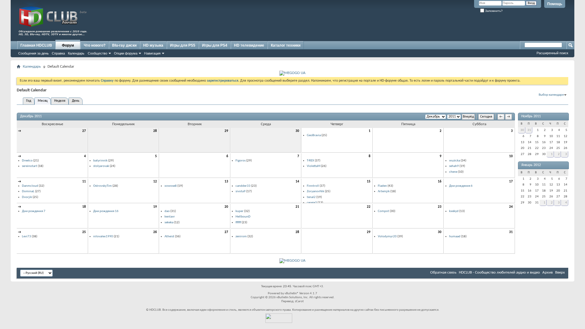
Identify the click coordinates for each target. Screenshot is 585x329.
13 (226, 181)
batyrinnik (100, 160)
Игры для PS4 (214, 45)
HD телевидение (249, 45)
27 (84, 131)
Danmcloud (30, 186)
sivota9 (241, 191)
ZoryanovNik (315, 191)
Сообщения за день (33, 53)
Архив (547, 272)
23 (439, 207)
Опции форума (125, 53)
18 (84, 207)
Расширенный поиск (552, 53)
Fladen (382, 186)
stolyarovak (101, 166)
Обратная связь (443, 272)
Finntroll (313, 186)
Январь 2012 (531, 165)
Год (28, 101)
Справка (58, 53)
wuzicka (454, 160)
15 (368, 181)
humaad (454, 236)
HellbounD (243, 216)
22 (368, 207)
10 (511, 156)
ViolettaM (313, 166)
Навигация (152, 53)
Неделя (59, 101)
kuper (239, 211)
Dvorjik (27, 197)
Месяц (43, 101)
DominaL (28, 191)
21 (297, 207)
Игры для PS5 (182, 45)
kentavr (170, 216)
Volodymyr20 (387, 236)
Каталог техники (285, 45)
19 (155, 207)
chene (453, 172)
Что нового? (94, 45)
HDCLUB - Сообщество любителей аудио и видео (499, 272)
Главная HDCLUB (36, 45)
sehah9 (454, 166)
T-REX (310, 160)
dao (167, 211)
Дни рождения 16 (106, 211)
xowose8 (171, 186)
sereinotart (29, 166)
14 (297, 181)
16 (439, 181)
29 (226, 131)
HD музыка (153, 45)
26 (155, 232)
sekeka (169, 222)
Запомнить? (493, 10)
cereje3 (312, 202)
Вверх (560, 272)
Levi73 (26, 236)
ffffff (238, 222)
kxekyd (454, 211)
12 (155, 181)
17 (511, 181)
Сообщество (97, 53)
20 (226, 207)
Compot (383, 211)
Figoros (241, 160)
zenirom (241, 236)
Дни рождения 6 (461, 186)
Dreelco (27, 160)
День (75, 101)
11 (84, 181)
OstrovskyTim (102, 186)
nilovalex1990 (103, 236)
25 (84, 232)
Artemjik (384, 191)
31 (511, 232)
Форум (68, 45)
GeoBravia (314, 135)
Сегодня (486, 117)
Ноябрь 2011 (531, 116)
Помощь (554, 4)
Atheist (169, 236)
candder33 (243, 186)
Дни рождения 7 (33, 211)
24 (511, 207)
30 (297, 131)
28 (155, 131)
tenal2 (311, 197)
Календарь (76, 53)
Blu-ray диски (124, 45)
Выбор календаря (551, 95)
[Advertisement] (455, 26)
